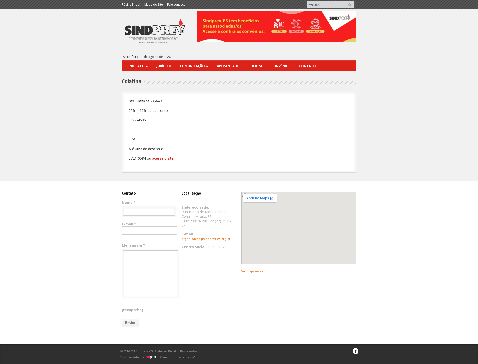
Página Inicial (131, 4)
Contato (307, 66)
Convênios (281, 66)
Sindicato (137, 66)
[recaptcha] (132, 309)
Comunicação (194, 66)
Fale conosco (176, 4)
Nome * (129, 202)
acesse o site (162, 158)
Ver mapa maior (252, 271)
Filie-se (256, 66)
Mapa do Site (153, 4)
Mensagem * (133, 245)
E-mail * (129, 224)
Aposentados (229, 66)
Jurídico (164, 66)
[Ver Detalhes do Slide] (221, 26)
